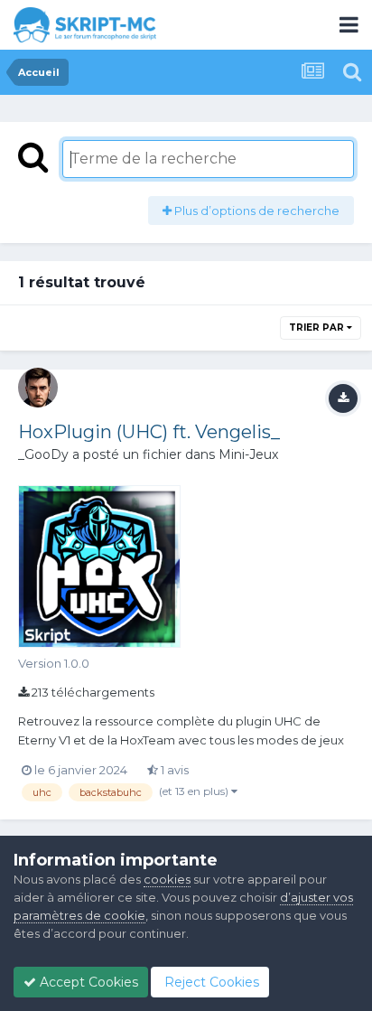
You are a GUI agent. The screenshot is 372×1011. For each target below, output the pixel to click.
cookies (167, 879)
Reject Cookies (210, 982)
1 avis (173, 770)
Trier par (318, 327)
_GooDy (43, 454)
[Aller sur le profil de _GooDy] (38, 387)
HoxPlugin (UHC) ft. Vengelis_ (149, 432)
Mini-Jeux (248, 454)
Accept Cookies (87, 982)
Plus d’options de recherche (255, 210)
